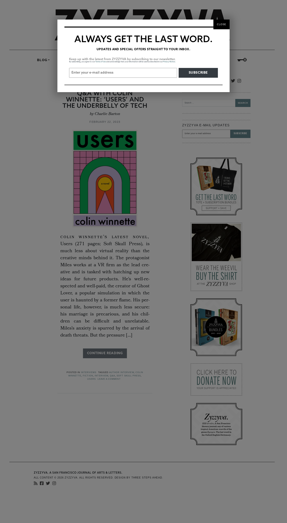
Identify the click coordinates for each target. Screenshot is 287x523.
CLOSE (221, 24)
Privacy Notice (169, 62)
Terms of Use (100, 62)
